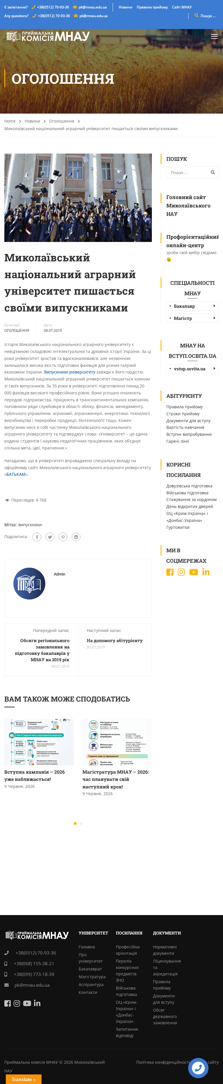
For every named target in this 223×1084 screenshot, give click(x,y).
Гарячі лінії (177, 441)
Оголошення (61, 121)
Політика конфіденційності (163, 1062)
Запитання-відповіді (127, 1032)
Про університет (91, 958)
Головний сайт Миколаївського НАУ (188, 205)
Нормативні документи (165, 950)
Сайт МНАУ (182, 7)
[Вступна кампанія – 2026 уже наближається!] (39, 741)
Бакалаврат (90, 969)
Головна (87, 947)
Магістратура (92, 976)
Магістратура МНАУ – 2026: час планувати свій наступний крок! (115, 779)
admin (59, 574)
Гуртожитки (178, 527)
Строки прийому (182, 413)
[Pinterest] (63, 537)
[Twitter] (50, 537)
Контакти (88, 992)
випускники (30, 524)
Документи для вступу (188, 420)
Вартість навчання (185, 427)
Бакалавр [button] (184, 306)
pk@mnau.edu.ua (93, 7)
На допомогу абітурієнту (115, 640)
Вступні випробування (189, 434)
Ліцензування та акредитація (167, 967)
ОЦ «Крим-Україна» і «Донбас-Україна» (126, 1011)
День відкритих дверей (189, 506)
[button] (75, 823)
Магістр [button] (183, 318)
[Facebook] (37, 537)
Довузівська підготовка (189, 486)
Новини (125, 7)
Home (10, 121)
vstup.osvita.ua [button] (189, 368)
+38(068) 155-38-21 (33, 963)
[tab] (192, 306)
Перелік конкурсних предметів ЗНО (127, 970)
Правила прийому (152, 7)
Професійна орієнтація (128, 950)
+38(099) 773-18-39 (33, 974)
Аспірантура (91, 984)
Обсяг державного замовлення (165, 1016)
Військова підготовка (187, 492)
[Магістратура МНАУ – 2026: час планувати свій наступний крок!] (117, 741)
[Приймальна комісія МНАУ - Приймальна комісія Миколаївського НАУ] (47, 36)
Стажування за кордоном (191, 499)
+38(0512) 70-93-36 (53, 7)
